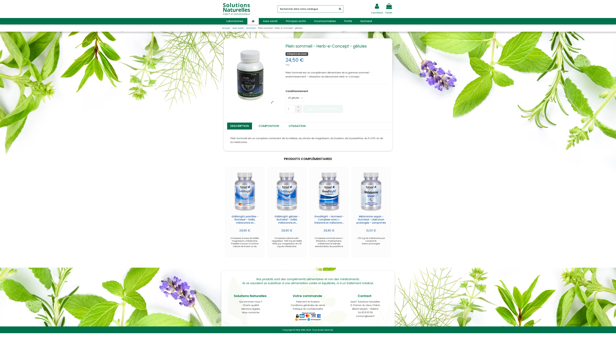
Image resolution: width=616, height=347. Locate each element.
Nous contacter (251, 312)
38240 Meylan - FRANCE (365, 309)
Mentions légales (250, 309)
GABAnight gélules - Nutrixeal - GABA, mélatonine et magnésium (286, 221)
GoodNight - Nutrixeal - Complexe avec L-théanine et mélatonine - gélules (329, 221)
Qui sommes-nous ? (250, 301)
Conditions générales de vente (308, 305)
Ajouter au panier (325, 109)
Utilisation (297, 126)
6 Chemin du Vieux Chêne (365, 305)
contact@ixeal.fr (365, 316)
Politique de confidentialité (308, 309)
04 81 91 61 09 (365, 312)
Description (239, 126)
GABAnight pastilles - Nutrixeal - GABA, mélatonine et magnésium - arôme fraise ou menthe (244, 223)
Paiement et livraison (308, 301)
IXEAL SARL (300, 330)
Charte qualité (251, 305)
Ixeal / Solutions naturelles (365, 301)
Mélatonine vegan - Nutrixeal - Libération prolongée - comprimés (371, 219)
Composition (269, 126)
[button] (234, 21)
